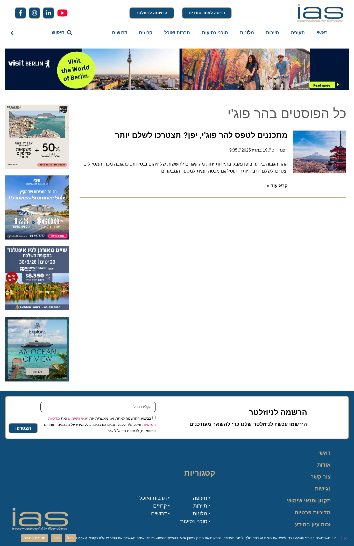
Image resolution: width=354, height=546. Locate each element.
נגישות (323, 489)
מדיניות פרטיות (313, 512)
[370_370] (37, 238)
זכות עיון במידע (313, 524)
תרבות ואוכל (177, 32)
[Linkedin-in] (48, 13)
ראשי (322, 32)
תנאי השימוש (78, 418)
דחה (56, 538)
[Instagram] (34, 13)
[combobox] (47, 32)
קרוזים (145, 32)
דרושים (119, 32)
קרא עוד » (277, 185)
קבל (70, 538)
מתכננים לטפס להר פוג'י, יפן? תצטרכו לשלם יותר (201, 135)
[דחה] (345, 538)
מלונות (247, 32)
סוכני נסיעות (215, 32)
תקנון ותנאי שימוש (309, 500)
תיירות (272, 32)
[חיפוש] (13, 32)
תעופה (298, 32)
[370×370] (37, 308)
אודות (324, 465)
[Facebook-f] (20, 13)
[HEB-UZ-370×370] (37, 167)
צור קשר (321, 477)
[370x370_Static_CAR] (37, 380)
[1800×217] (177, 88)
